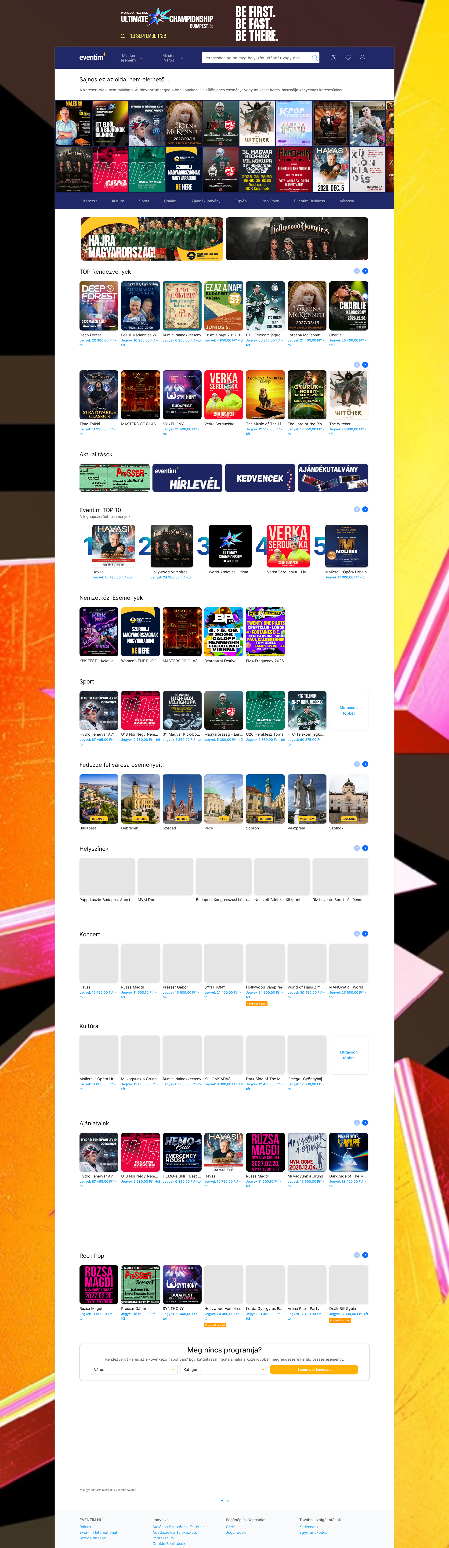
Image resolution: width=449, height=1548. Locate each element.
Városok (347, 201)
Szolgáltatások (93, 1538)
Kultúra (118, 201)
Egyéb (241, 201)
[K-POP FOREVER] (257, 123)
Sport (144, 201)
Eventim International (98, 1532)
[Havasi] (294, 169)
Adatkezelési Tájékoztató (174, 1532)
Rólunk (85, 1526)
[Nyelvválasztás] (333, 57)
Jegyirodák (236, 1532)
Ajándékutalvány (206, 201)
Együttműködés (313, 1532)
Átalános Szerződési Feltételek (179, 1526)
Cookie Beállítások (168, 1543)
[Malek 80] (73, 123)
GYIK (230, 1526)
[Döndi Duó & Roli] (367, 123)
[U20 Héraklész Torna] (147, 169)
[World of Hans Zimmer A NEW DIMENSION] (367, 169)
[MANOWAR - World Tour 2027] (257, 169)
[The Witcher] (220, 123)
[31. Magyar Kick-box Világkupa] (220, 169)
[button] (171, 146)
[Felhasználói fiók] (362, 57)
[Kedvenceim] (348, 57)
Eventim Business (309, 201)
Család (170, 201)
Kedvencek (309, 1526)
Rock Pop (92, 1255)
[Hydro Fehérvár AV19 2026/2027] (147, 123)
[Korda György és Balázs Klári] (294, 123)
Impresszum (163, 1538)
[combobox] (256, 57)
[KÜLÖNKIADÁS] (330, 169)
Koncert (90, 201)
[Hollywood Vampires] (73, 169)
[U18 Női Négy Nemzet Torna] (110, 169)
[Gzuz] (330, 123)
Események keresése (313, 1369)
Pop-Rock (270, 201)
